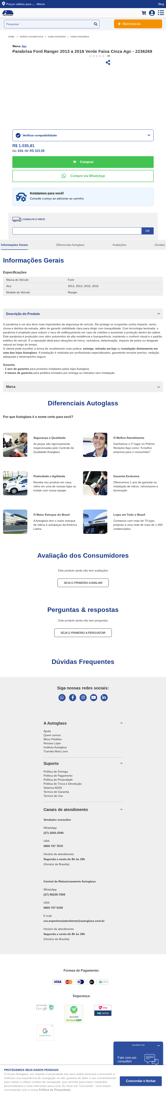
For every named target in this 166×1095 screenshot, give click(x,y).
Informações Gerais (14, 244)
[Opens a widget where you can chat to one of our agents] (138, 1061)
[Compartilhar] (107, 62)
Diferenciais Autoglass (70, 244)
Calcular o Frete (83, 230)
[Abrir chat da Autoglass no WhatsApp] (62, 697)
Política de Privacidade (58, 779)
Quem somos (52, 735)
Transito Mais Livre (56, 751)
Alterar (40, 4)
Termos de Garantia (56, 791)
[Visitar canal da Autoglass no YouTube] (93, 697)
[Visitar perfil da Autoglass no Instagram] (83, 697)
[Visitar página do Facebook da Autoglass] (72, 697)
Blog (161, 4)
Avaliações (119, 244)
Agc (24, 46)
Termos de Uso (53, 795)
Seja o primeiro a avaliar (83, 582)
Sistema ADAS (53, 787)
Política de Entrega (56, 771)
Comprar (83, 162)
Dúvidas (160, 244)
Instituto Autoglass (55, 747)
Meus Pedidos (53, 739)
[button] (83, 313)
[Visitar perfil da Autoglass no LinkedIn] (104, 697)
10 (20, 151)
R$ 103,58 (37, 151)
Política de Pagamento (58, 775)
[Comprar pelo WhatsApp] (83, 176)
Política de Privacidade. (55, 1089)
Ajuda (47, 731)
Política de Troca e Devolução (63, 783)
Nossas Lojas (52, 743)
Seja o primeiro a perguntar (83, 632)
